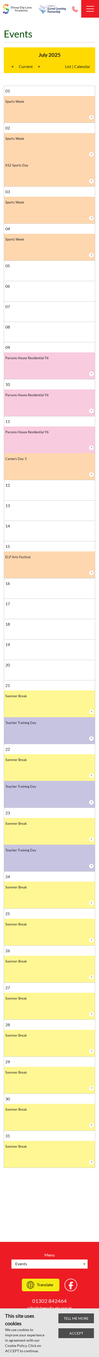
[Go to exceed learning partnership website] (52, 9)
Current (26, 66)
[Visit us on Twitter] (70, 1285)
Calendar (82, 66)
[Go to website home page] (18, 9)
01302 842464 (75, 9)
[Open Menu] (90, 9)
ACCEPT (76, 1333)
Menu (49, 1254)
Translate (45, 1284)
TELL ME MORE (76, 1318)
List (68, 66)
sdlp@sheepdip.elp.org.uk (49, 1307)
